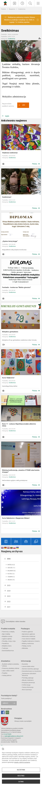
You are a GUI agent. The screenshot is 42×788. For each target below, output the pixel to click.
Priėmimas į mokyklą (8, 631)
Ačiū (22, 105)
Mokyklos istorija (7, 636)
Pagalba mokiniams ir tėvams (31, 641)
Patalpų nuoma (26, 646)
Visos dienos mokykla (28, 639)
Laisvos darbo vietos (28, 666)
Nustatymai (21, 770)
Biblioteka (25, 648)
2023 (8, 596)
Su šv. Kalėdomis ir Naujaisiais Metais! (16, 518)
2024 (8, 591)
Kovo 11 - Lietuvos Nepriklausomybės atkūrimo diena (19, 425)
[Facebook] (3, 712)
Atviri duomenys (27, 689)
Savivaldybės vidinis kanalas (15, 621)
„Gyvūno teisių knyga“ (10, 241)
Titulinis (3, 9)
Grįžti (7, 116)
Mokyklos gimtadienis (10, 332)
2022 (8, 601)
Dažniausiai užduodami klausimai (29, 674)
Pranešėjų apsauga (27, 678)
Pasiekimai (5, 643)
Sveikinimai (21, 9)
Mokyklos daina (6, 646)
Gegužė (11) (11, 567)
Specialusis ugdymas (28, 634)
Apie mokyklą (6, 634)
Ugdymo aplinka (7, 639)
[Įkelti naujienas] (14, 3)
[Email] (7, 712)
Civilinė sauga (26, 685)
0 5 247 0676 (7, 734)
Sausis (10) (11, 580)
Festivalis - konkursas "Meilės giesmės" (16, 287)
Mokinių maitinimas (28, 643)
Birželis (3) (11, 564)
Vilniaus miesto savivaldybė (22, 721)
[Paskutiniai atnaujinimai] (22, 3)
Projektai (4, 673)
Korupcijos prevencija (28, 682)
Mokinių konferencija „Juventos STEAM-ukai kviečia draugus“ (20, 471)
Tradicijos (5, 648)
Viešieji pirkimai (6, 675)
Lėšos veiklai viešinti (8, 671)
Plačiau (34, 164)
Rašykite (5, 703)
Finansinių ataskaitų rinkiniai (10, 668)
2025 (8, 585)
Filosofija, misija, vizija (9, 641)
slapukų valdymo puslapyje (22, 762)
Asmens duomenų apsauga (30, 669)
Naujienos (12, 9)
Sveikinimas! (6, 197)
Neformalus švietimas (28, 636)
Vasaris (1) (11, 577)
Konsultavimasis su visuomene (31, 671)
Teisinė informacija (27, 687)
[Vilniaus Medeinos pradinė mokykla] (5, 3)
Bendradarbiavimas (8, 650)
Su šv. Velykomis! (8, 378)
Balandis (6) (12, 570)
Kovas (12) (11, 573)
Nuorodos (25, 664)
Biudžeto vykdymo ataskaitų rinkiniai (10, 665)
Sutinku (21, 782)
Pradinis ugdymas (27, 631)
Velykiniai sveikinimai (10, 153)
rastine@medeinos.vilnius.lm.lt (13, 736)
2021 (8, 607)
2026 (8, 559)
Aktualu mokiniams (28, 680)
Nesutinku (21, 776)
